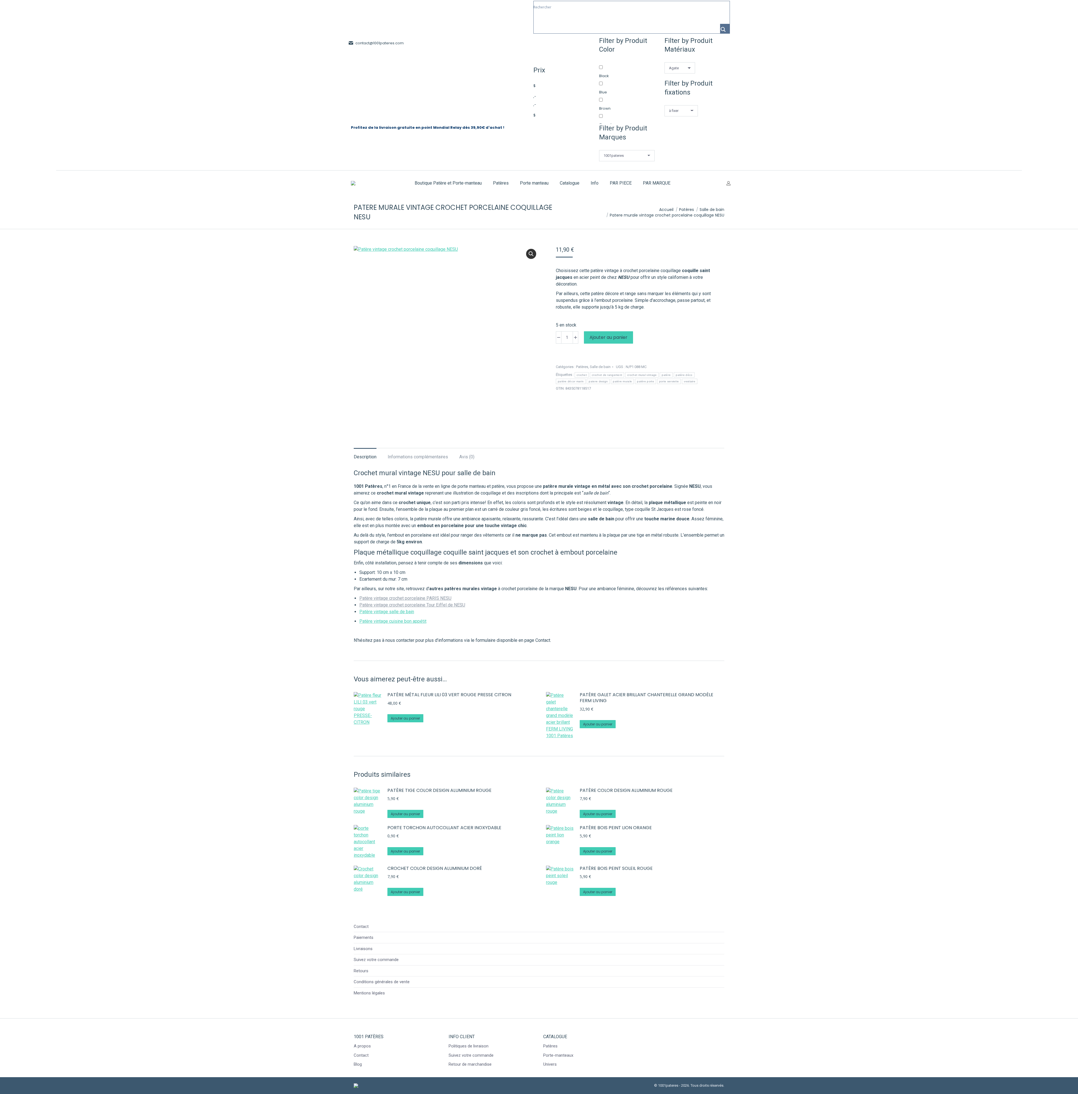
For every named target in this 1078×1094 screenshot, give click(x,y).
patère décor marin (571, 381)
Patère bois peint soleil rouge (616, 869)
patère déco (684, 374)
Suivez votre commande (376, 959)
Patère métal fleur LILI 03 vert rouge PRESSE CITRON (449, 695)
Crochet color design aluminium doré (434, 869)
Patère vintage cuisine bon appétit (392, 621)
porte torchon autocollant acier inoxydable (444, 828)
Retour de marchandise (470, 1064)
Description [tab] (365, 456)
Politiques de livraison (468, 1046)
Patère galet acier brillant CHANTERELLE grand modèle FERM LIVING (646, 698)
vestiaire (689, 381)
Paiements (363, 937)
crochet (582, 374)
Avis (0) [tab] (466, 456)
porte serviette (669, 381)
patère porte (645, 381)
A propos (362, 1046)
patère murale (622, 381)
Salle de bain (600, 367)
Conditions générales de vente (382, 981)
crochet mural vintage (642, 374)
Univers (550, 1064)
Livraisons (363, 948)
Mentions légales (369, 993)
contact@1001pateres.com (379, 43)
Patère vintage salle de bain (386, 611)
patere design (598, 381)
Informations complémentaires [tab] (418, 456)
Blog (358, 1064)
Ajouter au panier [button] (405, 718)
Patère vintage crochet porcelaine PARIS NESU (405, 598)
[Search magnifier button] (725, 28)
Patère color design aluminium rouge (626, 791)
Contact (361, 926)
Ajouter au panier (608, 337)
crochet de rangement (607, 374)
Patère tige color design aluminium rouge (439, 791)
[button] (531, 254)
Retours (361, 970)
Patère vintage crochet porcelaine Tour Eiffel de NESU (412, 605)
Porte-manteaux (558, 1055)
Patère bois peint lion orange (616, 828)
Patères (582, 367)
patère (666, 374)
